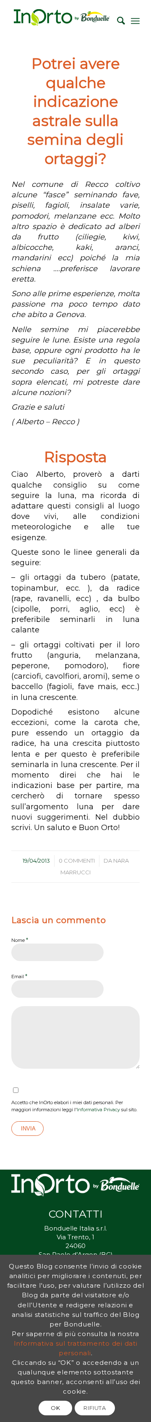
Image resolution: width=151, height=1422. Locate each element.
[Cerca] (117, 21)
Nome (19, 939)
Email (19, 976)
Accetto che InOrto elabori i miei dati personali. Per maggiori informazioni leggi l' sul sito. (74, 1106)
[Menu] (135, 21)
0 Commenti (77, 860)
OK (55, 1407)
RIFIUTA (94, 1407)
